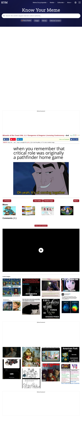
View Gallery (37, 200)
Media (51, 2)
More (69, 2)
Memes (44, 20)
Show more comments (41, 225)
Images (37, 20)
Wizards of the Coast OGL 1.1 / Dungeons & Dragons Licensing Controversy (33, 135)
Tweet (20, 139)
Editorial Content (55, 20)
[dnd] (41, 170)
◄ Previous (7, 200)
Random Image (48, 200)
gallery (28, 142)
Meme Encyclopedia (39, 2)
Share (6, 139)
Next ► (76, 200)
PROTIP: (5, 142)
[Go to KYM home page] (4, 3)
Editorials (60, 2)
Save (13, 139)
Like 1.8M (75, 139)
